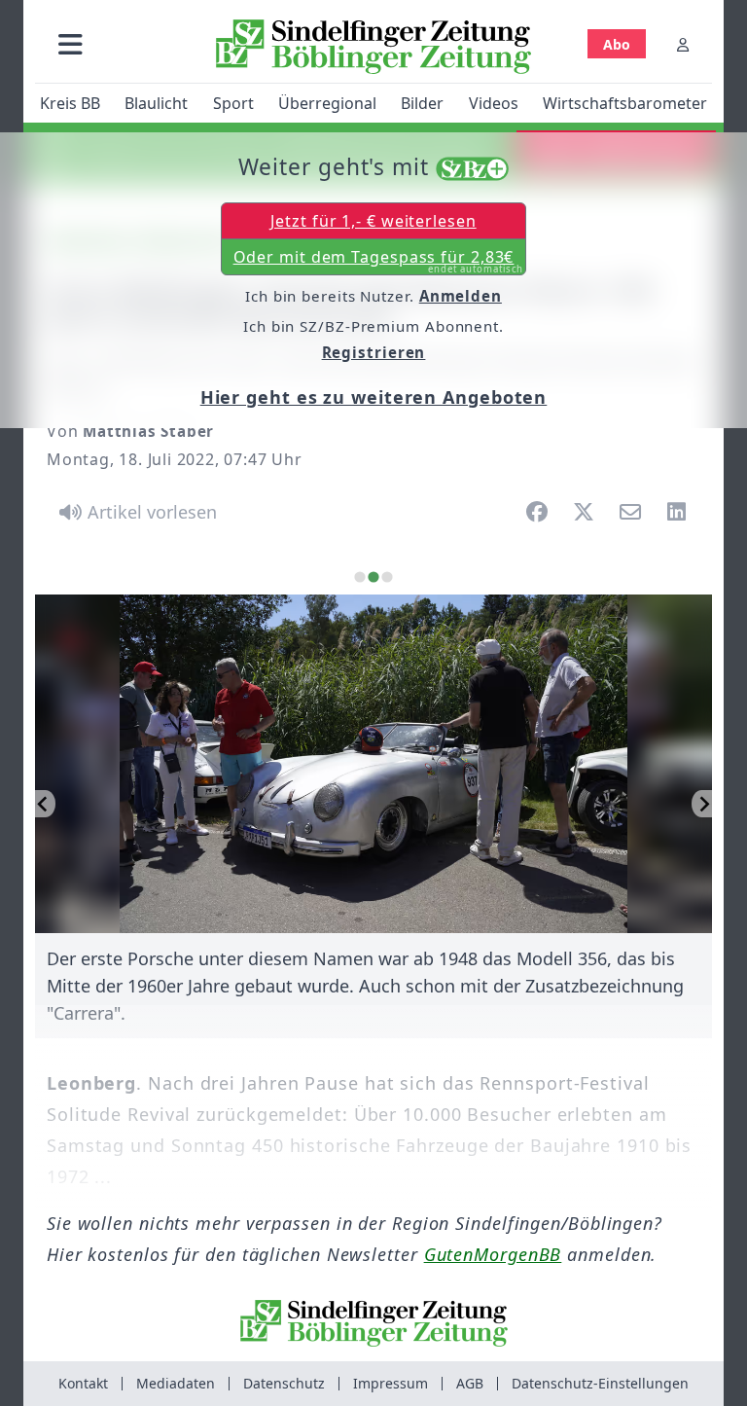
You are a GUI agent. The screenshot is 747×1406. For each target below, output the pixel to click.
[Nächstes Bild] (702, 803)
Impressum (390, 1383)
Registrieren (374, 352)
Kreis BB (70, 103)
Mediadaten (175, 1383)
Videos (493, 103)
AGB (469, 1383)
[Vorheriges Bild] (45, 803)
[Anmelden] (683, 44)
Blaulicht (156, 103)
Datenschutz (284, 1383)
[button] (70, 44)
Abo (616, 44)
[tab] (359, 577)
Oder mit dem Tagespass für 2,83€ (378, 260)
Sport (233, 103)
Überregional (327, 103)
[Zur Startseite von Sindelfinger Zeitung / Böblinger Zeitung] (373, 46)
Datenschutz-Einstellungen (600, 1383)
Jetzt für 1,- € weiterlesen (373, 221)
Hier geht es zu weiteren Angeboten (374, 397)
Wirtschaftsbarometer (625, 103)
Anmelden (460, 296)
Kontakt (83, 1383)
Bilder (422, 103)
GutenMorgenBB (493, 1254)
